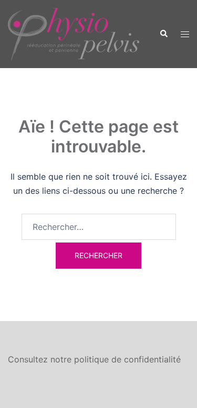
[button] (163, 34)
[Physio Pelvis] (73, 33)
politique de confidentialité (127, 359)
